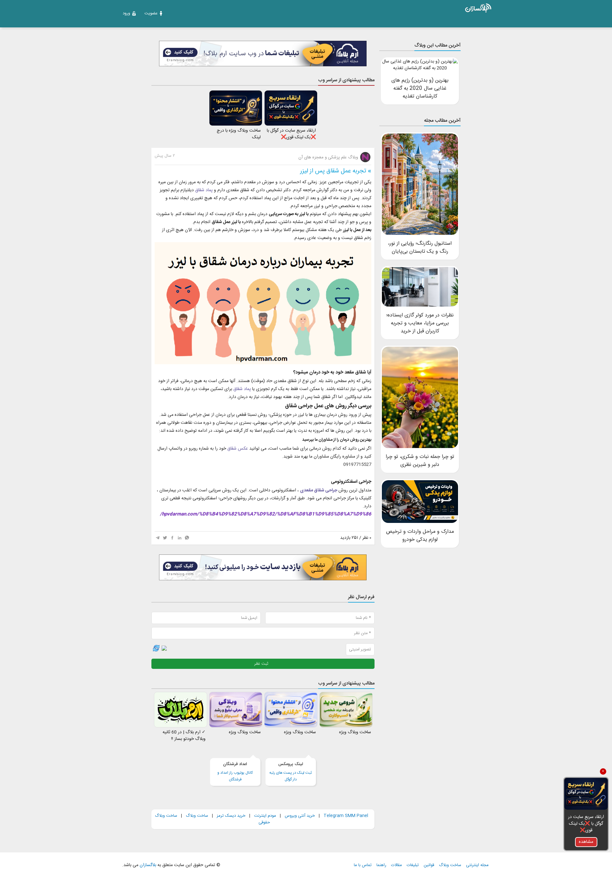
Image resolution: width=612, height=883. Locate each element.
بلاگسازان (147, 865)
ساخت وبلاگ (197, 815)
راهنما (381, 865)
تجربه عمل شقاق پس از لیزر (333, 171)
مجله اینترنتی (477, 865)
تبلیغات (413, 865)
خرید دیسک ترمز (230, 815)
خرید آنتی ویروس (300, 815)
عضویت (150, 13)
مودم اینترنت (265, 815)
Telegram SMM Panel (345, 815)
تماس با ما (363, 865)
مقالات (396, 865)
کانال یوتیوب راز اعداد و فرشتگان (235, 772)
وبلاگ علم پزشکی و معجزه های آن (328, 157)
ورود (126, 13)
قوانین (429, 865)
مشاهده (586, 842)
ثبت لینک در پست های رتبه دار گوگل (290, 772)
